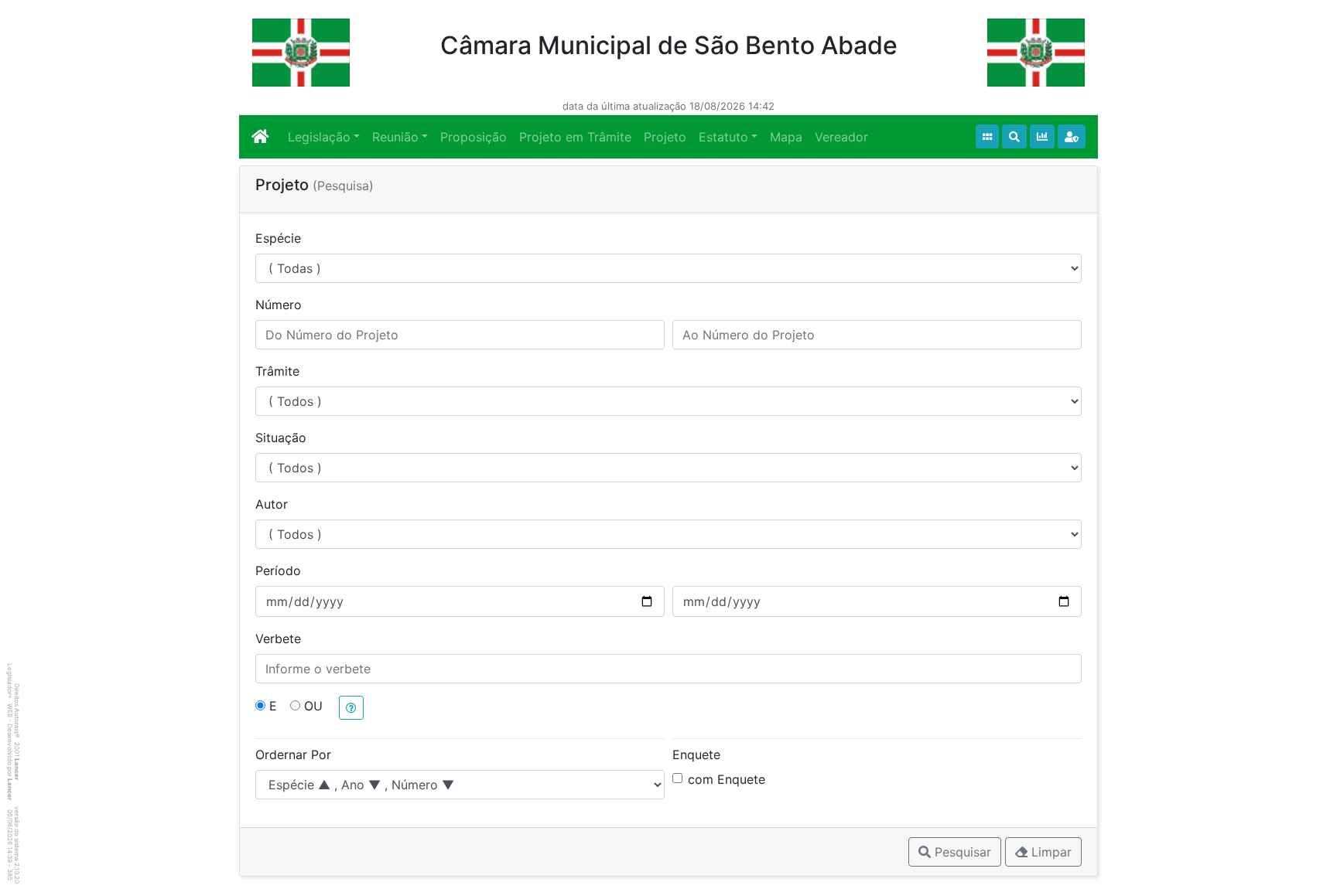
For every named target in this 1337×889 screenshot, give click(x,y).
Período (278, 570)
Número (278, 304)
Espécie (278, 238)
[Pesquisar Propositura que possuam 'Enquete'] (1042, 136)
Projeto (665, 137)
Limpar (1050, 852)
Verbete (278, 638)
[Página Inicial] (260, 136)
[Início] (987, 136)
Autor (271, 504)
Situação (280, 437)
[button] (351, 708)
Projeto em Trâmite (575, 137)
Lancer (17, 769)
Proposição (473, 137)
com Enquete (726, 779)
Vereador (841, 137)
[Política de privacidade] (1072, 136)
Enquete (696, 754)
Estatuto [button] (723, 137)
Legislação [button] (319, 137)
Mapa (786, 137)
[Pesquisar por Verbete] (1014, 136)
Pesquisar (961, 852)
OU (313, 706)
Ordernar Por (293, 754)
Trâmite (277, 371)
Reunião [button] (395, 137)
